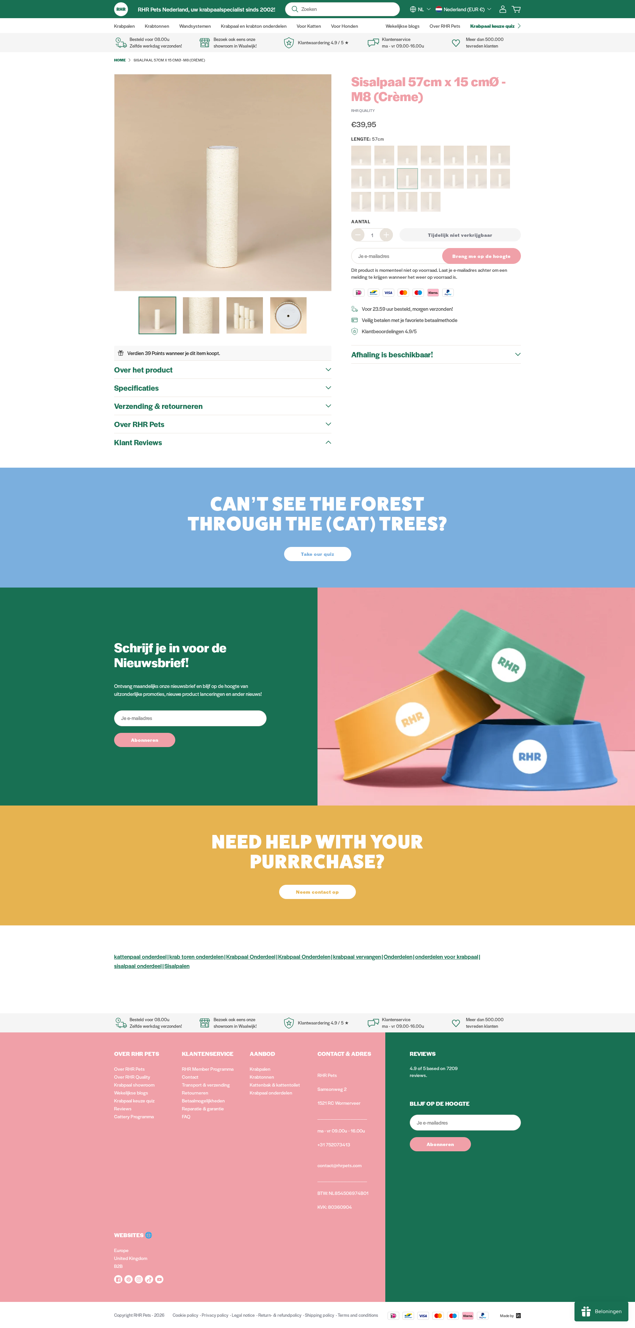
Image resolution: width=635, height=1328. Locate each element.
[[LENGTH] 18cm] (361, 155)
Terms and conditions (358, 1315)
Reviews (123, 1108)
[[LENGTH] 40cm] (477, 155)
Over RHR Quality (132, 1076)
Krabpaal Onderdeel (250, 956)
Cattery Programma (134, 1116)
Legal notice (243, 1315)
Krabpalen (260, 1068)
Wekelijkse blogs (131, 1092)
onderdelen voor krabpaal (446, 956)
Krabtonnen (262, 1076)
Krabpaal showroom (134, 1084)
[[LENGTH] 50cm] (500, 155)
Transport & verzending (206, 1084)
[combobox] (424, 9)
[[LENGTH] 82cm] (431, 202)
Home (120, 59)
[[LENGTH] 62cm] (500, 179)
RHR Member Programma (207, 1068)
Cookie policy (185, 1315)
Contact (190, 1076)
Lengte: (367, 139)
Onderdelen (398, 956)
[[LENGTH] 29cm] (431, 155)
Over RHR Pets (129, 1068)
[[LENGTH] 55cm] (384, 179)
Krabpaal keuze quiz (134, 1100)
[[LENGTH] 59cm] (454, 179)
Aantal (360, 221)
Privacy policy (215, 1315)
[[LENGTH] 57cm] (407, 179)
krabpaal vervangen (357, 956)
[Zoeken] (295, 9)
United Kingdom (130, 1258)
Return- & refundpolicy (279, 1315)
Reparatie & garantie (203, 1108)
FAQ (186, 1116)
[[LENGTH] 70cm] (361, 202)
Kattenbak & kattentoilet (275, 1084)
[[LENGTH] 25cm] (407, 155)
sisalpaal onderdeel (138, 966)
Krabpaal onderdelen (271, 1092)
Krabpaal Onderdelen (304, 956)
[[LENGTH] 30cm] (454, 155)
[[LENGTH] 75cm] (384, 202)
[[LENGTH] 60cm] (477, 179)
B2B (118, 1266)
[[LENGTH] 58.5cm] (431, 179)
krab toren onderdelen (196, 956)
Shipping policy (319, 1315)
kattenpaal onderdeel (140, 956)
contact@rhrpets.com (339, 1165)
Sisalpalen (177, 966)
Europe (121, 1250)
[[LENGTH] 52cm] (361, 179)
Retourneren (195, 1092)
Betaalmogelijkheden (203, 1100)
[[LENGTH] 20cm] (384, 155)
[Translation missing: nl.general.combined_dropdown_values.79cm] (407, 202)
